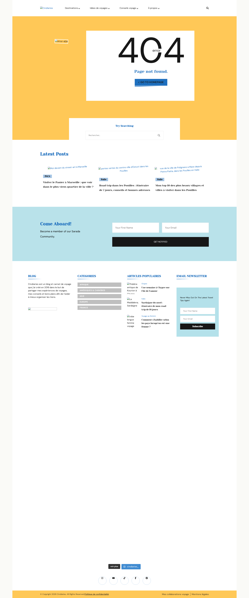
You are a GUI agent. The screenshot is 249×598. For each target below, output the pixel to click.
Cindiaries (61, 594)
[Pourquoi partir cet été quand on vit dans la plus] (218, 373)
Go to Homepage (152, 82)
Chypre (144, 284)
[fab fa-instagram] (102, 581)
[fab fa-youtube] (113, 581)
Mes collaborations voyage (175, 594)
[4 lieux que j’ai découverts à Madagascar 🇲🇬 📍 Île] (30, 435)
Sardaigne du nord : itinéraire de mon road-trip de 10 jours (154, 306)
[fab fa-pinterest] (147, 581)
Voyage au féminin (149, 316)
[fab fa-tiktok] (124, 581)
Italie (103, 179)
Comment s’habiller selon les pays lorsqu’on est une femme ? (155, 323)
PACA (47, 176)
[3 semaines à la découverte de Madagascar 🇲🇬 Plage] (106, 386)
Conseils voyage (128, 8)
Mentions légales (200, 594)
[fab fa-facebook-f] (136, 581)
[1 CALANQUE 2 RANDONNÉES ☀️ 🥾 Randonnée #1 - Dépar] (143, 458)
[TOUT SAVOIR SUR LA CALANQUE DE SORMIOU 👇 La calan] (181, 445)
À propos (152, 8)
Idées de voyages (98, 8)
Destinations (71, 8)
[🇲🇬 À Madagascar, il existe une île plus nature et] (68, 407)
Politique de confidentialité (97, 594)
